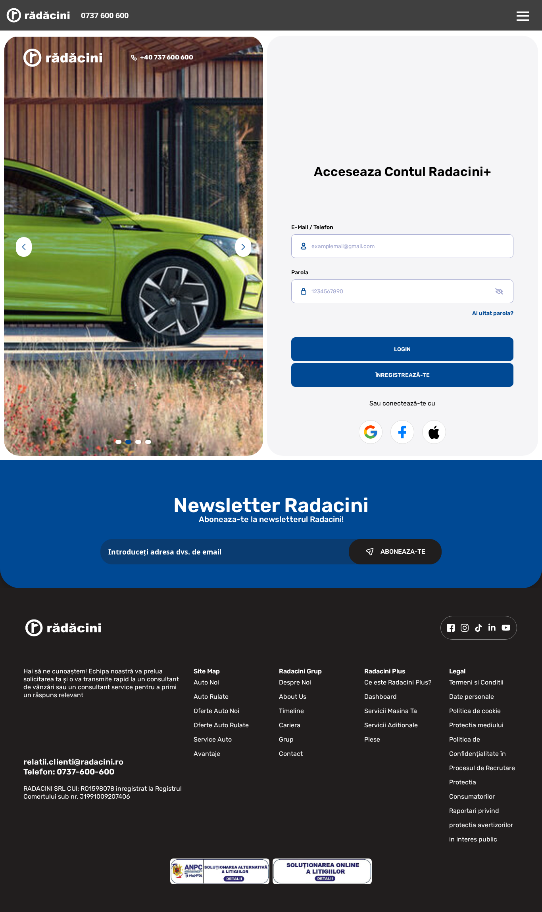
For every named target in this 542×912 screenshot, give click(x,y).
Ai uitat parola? (492, 313)
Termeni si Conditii (476, 682)
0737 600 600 (105, 15)
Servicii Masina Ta (390, 711)
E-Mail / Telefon (312, 227)
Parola (299, 272)
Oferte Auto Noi (216, 711)
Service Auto (213, 739)
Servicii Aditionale (391, 725)
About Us (292, 696)
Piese (372, 739)
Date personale (471, 696)
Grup (286, 739)
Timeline (291, 711)
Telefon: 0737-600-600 (68, 771)
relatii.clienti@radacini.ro (73, 762)
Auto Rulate (211, 696)
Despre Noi (295, 682)
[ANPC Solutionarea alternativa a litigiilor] (219, 871)
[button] (24, 247)
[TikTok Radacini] (478, 628)
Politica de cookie (475, 711)
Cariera (289, 725)
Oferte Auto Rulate (221, 725)
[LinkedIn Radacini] (492, 627)
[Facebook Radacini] (451, 628)
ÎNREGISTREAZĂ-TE (402, 375)
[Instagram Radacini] (465, 628)
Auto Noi (206, 682)
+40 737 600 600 (166, 57)
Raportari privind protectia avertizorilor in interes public (481, 825)
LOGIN (402, 349)
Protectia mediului (476, 725)
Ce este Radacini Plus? (398, 682)
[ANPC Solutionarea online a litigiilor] (322, 871)
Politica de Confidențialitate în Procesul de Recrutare (482, 754)
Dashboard (380, 696)
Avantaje (207, 753)
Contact (291, 753)
